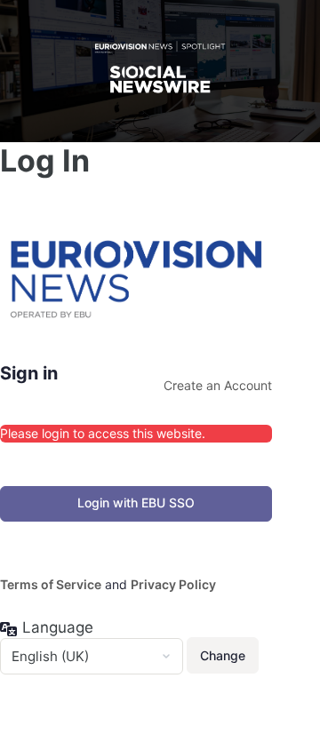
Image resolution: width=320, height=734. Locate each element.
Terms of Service (50, 584)
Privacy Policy (173, 584)
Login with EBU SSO (136, 502)
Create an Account (218, 385)
